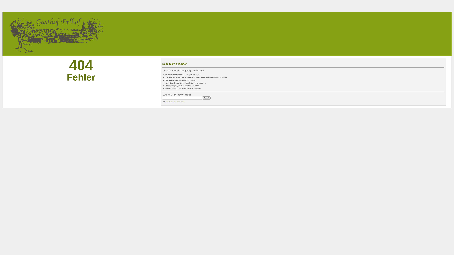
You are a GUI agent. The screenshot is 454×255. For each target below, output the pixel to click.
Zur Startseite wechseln (175, 102)
